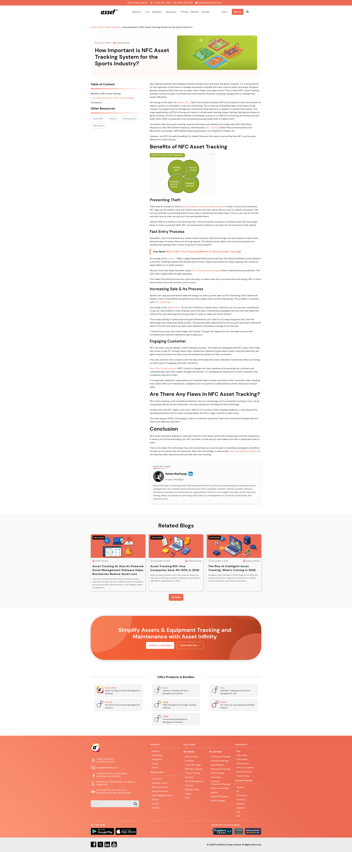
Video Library (98, 126)
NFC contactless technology (205, 270)
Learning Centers (129, 119)
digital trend (173, 307)
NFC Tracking (212, 127)
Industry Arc (183, 102)
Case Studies (98, 119)
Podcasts (113, 119)
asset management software (243, 451)
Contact (206, 11)
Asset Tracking (112, 27)
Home (94, 27)
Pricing (184, 11)
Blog (101, 27)
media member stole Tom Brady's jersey (203, 206)
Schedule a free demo (160, 645)
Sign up (237, 11)
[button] (137, 12)
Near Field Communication (163, 368)
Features (156, 751)
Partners (194, 11)
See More (176, 597)
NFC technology (163, 302)
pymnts (171, 258)
